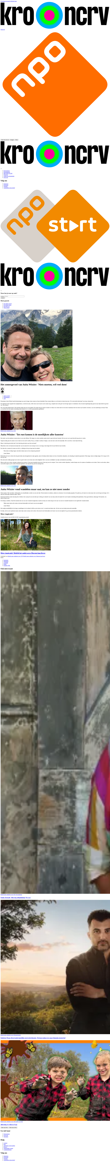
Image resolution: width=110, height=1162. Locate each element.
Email (5, 564)
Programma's (7, 397)
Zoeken (2, 296)
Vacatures (6, 1136)
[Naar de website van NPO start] (55, 138)
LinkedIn (6, 562)
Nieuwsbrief (6, 307)
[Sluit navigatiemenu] (1, 168)
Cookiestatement (7, 1149)
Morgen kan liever (34, 556)
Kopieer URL (7, 565)
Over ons (6, 1135)
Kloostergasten (11, 1035)
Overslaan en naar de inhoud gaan (9, 1)
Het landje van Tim (12, 1121)
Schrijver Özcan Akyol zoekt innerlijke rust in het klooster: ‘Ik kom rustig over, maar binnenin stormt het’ (33, 1038)
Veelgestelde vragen (8, 1148)
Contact (5, 1143)
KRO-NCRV (7, 396)
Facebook (6, 560)
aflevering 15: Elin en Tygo (9, 1124)
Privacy (5, 1147)
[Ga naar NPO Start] (55, 262)
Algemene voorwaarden (9, 1145)
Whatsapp (6, 561)
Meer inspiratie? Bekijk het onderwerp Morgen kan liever (23, 553)
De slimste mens (7, 305)
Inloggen (12, 139)
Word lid (3, 29)
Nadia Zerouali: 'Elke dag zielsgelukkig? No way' (16, 897)
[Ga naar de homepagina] (55, 28)
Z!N (5, 398)
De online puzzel (8, 303)
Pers (5, 1144)
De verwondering (11, 894)
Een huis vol (7, 306)
